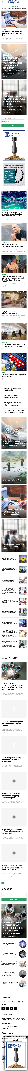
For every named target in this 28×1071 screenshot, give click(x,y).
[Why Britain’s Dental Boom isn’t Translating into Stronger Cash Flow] (14, 19)
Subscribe (12, 125)
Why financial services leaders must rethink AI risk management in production (13, 63)
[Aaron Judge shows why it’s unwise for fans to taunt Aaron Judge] (14, 745)
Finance (6, 54)
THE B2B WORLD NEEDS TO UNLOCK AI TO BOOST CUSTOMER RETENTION (9, 601)
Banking (3, 309)
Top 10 (5, 93)
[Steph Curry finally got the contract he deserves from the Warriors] (14, 817)
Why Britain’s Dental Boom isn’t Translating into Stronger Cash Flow (11, 33)
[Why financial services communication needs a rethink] (23, 623)
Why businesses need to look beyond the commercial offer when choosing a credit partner (14, 403)
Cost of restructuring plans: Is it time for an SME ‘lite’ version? (13, 345)
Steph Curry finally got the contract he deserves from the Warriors (12, 832)
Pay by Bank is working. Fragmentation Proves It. (9, 312)
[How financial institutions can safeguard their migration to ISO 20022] (23, 570)
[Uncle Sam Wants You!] (14, 467)
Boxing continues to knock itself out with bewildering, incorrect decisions (12, 868)
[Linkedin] (11, 1008)
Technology (4, 210)
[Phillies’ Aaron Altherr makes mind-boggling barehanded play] (14, 781)
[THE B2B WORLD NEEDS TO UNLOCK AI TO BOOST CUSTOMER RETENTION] (23, 601)
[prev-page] (2, 401)
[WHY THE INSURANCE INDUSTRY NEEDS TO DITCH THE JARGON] (23, 612)
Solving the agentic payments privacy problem (12, 389)
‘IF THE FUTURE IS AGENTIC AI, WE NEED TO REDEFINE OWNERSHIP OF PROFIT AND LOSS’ (12, 687)
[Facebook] (3, 1008)
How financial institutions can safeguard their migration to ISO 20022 (9, 570)
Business (3, 29)
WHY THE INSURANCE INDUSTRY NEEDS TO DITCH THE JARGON (9, 612)
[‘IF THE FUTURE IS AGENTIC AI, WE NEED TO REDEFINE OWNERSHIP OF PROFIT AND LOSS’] (14, 671)
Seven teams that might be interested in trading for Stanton (12, 724)
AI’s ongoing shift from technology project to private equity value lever (9, 974)
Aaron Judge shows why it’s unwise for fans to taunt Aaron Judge (11, 760)
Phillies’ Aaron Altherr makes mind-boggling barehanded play (10, 796)
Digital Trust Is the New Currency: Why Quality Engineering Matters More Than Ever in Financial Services (12, 279)
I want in (13, 899)
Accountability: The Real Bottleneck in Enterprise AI (8, 954)
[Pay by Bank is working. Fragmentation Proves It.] (14, 299)
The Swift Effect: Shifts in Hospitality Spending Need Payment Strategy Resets (7, 580)
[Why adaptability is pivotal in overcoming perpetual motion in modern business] (14, 232)
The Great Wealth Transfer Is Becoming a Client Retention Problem (14, 100)
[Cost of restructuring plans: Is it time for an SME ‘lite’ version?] (14, 331)
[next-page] (26, 401)
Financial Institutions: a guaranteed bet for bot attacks (8, 559)
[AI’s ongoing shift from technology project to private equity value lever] (23, 974)
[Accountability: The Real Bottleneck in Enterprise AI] (23, 954)
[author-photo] (2, 349)
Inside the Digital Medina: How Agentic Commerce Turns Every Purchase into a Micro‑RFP (12, 214)
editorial (4, 936)
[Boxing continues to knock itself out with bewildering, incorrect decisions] (14, 853)
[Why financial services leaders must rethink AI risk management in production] (14, 433)
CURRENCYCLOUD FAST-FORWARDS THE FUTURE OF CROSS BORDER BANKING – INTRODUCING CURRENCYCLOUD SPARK (9, 591)
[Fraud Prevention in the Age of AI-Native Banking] (14, 362)
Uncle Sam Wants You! (7, 1023)
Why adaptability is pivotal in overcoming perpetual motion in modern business (12, 246)
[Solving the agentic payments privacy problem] (23, 944)
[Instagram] (7, 1008)
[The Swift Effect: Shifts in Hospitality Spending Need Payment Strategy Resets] (23, 580)
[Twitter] (15, 1008)
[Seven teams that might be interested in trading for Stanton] (14, 709)
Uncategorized (5, 720)
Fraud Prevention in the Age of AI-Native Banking (13, 376)
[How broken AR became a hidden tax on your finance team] (14, 535)
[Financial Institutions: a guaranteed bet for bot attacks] (23, 559)
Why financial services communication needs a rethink (9, 623)
